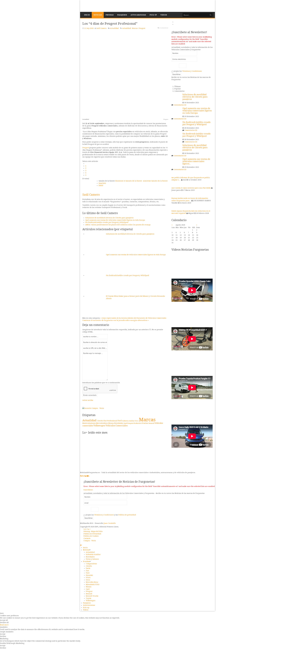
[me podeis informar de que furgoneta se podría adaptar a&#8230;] (174, 173)
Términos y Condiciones (192, 71)
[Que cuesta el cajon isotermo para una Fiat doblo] (174, 184)
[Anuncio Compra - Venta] (93, 408)
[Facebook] (80, 476)
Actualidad (114, 28)
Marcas (135, 28)
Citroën (100, 421)
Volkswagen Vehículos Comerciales (110, 425)
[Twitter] (82, 476)
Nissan (111, 423)
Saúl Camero (101, 28)
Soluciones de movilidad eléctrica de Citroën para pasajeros (109, 218)
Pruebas (145, 423)
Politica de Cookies (91, 536)
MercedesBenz (102, 423)
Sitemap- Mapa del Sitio (93, 531)
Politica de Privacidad (92, 534)
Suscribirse (88, 490)
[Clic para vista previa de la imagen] (125, 74)
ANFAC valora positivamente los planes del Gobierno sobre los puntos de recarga (117, 225)
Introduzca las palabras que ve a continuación (101, 383)
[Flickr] (87, 476)
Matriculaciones (89, 423)
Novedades (119, 423)
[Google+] (84, 476)
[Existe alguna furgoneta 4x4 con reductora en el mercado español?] (174, 207)
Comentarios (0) (180, 105)
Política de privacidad (127, 515)
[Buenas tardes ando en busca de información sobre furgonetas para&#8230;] (174, 194)
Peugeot (142, 28)
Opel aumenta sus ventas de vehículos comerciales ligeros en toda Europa (115, 220)
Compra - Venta (90, 541)
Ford (120, 421)
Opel (125, 423)
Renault (151, 423)
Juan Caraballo (110, 523)
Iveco (137, 421)
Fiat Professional (110, 421)
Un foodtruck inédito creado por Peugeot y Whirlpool (106, 222)
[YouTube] (85, 476)
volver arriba (87, 400)
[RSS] (88, 476)
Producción (138, 423)
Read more (4, 625)
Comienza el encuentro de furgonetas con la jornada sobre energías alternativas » (115, 320)
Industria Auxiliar (128, 421)
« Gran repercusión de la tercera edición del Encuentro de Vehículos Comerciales (133, 318)
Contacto (87, 538)
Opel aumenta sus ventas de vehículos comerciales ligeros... (196, 161)
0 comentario (163, 28)
